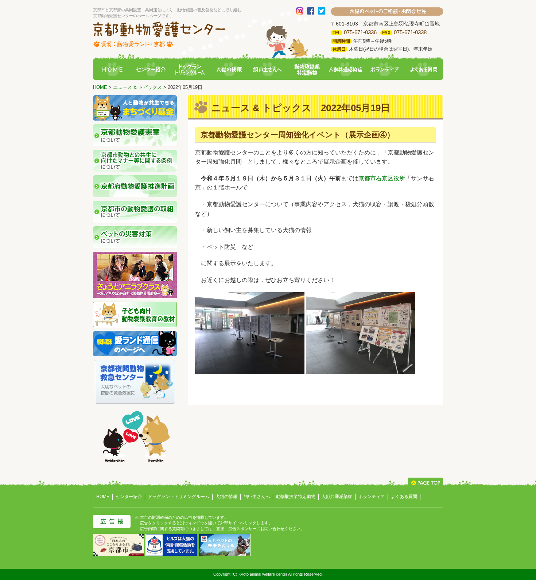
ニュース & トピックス (137, 87)
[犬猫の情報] (229, 70)
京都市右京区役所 (381, 178)
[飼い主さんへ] (268, 70)
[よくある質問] (424, 70)
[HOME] (112, 70)
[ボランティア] (385, 70)
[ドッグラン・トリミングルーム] (190, 70)
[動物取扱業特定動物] (307, 70)
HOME (100, 87)
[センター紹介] (151, 70)
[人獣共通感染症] (346, 70)
